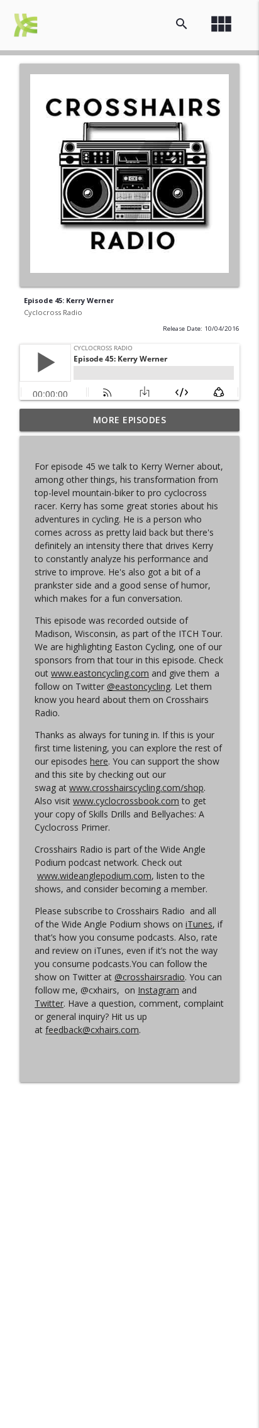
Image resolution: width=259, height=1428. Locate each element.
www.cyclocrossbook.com (126, 801)
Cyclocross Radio (53, 312)
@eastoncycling (138, 686)
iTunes (198, 924)
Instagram (158, 990)
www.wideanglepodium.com (94, 876)
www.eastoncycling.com (100, 673)
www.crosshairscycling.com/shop (136, 788)
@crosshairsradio (149, 977)
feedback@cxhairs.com (92, 1030)
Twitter (49, 1003)
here (99, 761)
